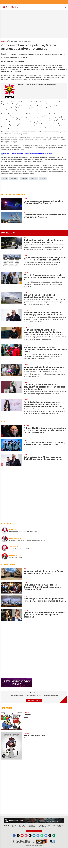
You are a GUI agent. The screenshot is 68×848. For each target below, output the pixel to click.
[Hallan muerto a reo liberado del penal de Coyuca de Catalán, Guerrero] (11, 204)
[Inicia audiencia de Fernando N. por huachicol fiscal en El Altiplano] (11, 299)
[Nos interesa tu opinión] (34, 820)
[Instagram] (26, 835)
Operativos (14, 178)
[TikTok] (30, 835)
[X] (18, 835)
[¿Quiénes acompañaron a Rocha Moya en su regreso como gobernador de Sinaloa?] (11, 262)
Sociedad (24, 178)
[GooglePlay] (53, 835)
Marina (5, 178)
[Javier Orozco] (4, 547)
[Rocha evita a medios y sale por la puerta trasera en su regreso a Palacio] (11, 245)
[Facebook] (14, 835)
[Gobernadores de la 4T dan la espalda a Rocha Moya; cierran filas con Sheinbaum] (11, 317)
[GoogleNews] (45, 835)
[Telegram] (34, 835)
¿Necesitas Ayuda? (34, 831)
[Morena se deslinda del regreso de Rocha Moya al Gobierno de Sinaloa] (11, 574)
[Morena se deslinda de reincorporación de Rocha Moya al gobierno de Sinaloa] (11, 371)
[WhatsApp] (41, 835)
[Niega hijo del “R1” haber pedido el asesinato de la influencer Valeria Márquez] (11, 334)
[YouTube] (22, 835)
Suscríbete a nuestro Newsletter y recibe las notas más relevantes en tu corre (27, 153)
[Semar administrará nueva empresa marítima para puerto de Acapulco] (11, 217)
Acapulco (33, 178)
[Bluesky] (37, 835)
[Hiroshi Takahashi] (4, 539)
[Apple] (49, 835)
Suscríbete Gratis (34, 700)
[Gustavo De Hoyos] (4, 556)
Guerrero (42, 178)
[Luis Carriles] (4, 530)
